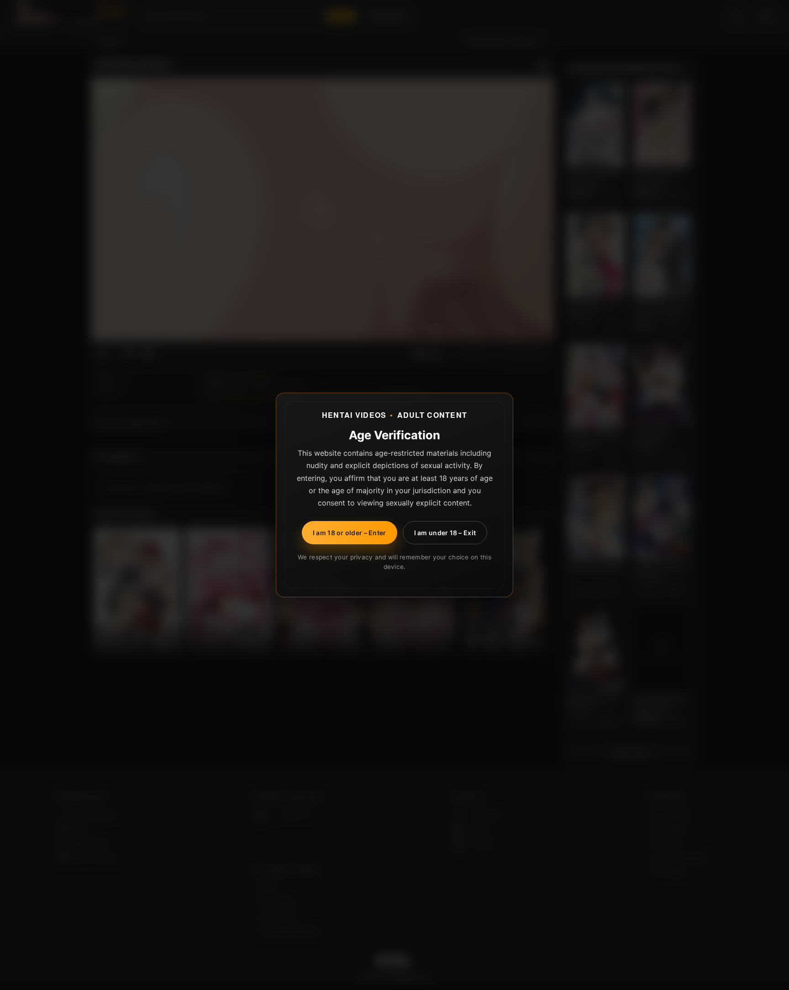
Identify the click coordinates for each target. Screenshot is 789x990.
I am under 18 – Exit (445, 533)
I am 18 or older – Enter (349, 533)
